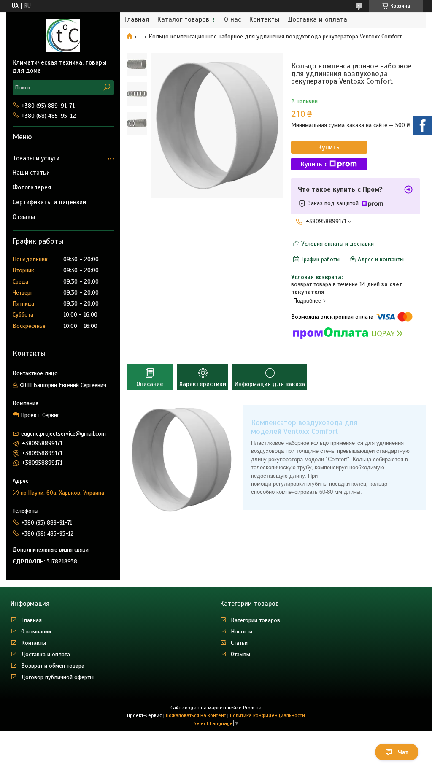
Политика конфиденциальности (267, 715)
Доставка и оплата (317, 19)
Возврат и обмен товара (52, 665)
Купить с (314, 164)
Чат (403, 752)
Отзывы (24, 217)
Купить (329, 147)
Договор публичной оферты (57, 677)
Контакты (264, 19)
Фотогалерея (32, 187)
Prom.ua (252, 708)
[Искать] (106, 87)
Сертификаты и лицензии (49, 202)
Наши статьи (31, 172)
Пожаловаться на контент (196, 715)
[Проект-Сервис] (63, 35)
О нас (232, 19)
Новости (241, 631)
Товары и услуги (36, 158)
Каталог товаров (183, 19)
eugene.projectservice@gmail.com (63, 433)
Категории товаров (255, 620)
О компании (36, 631)
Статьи (239, 643)
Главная (136, 19)
